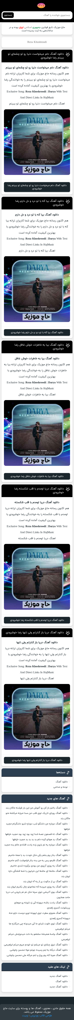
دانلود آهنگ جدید (59, 976)
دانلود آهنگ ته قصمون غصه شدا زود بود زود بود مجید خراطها (36, 834)
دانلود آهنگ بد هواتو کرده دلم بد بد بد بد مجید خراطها (40, 839)
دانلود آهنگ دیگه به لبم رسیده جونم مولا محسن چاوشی (39, 950)
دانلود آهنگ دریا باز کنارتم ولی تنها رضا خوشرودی (35, 632)
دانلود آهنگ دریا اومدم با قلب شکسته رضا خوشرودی (37, 620)
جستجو (8, 15)
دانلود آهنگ (62, 781)
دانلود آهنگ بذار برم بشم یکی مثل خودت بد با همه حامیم (38, 855)
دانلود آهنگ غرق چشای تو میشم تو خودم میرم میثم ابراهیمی (36, 944)
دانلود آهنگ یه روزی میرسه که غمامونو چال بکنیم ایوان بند (37, 886)
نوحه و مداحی (60, 787)
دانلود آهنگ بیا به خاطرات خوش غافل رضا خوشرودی (37, 476)
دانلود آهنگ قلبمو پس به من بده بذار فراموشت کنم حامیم (38, 860)
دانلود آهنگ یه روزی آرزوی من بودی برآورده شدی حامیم (39, 865)
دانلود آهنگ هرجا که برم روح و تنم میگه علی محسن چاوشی (37, 955)
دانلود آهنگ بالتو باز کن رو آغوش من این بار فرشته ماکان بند (37, 808)
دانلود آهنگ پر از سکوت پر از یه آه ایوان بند (45, 881)
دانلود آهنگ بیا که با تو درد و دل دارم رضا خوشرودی (37, 332)
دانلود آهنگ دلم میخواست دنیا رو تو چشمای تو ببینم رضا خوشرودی (37, 187)
